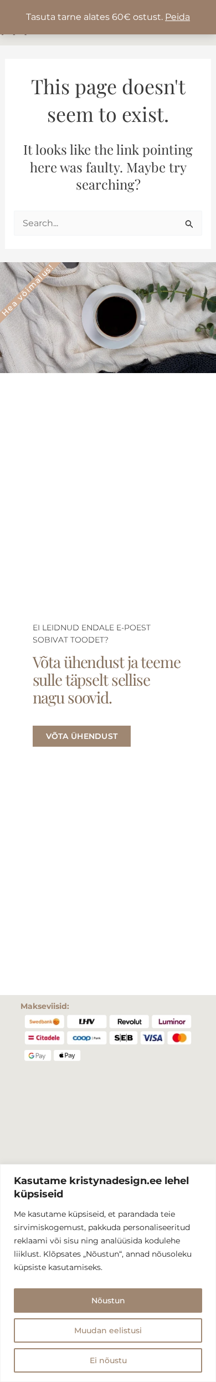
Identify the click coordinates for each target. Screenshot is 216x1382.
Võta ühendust (82, 736)
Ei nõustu (108, 1360)
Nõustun (108, 1300)
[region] (108, 1273)
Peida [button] (177, 17)
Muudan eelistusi (108, 1330)
